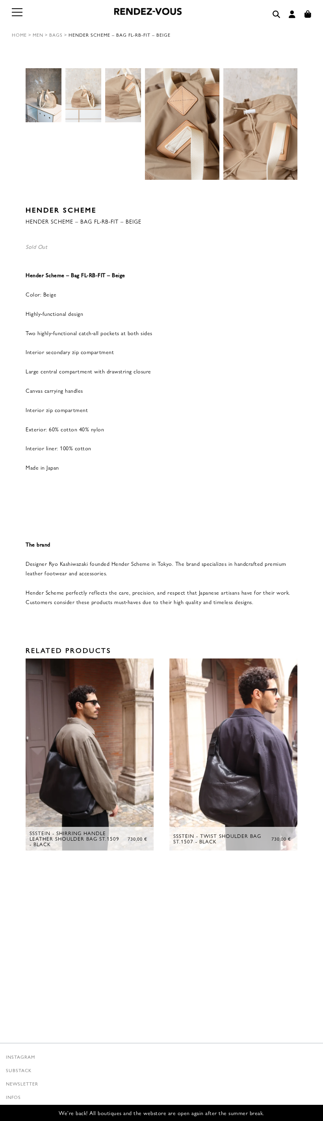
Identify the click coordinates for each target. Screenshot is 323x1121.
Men (38, 34)
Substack (19, 1070)
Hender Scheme (61, 210)
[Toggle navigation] (18, 16)
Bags (56, 34)
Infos (13, 1096)
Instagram (20, 1056)
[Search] (276, 14)
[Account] (292, 14)
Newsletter (22, 1083)
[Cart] (308, 14)
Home (19, 34)
